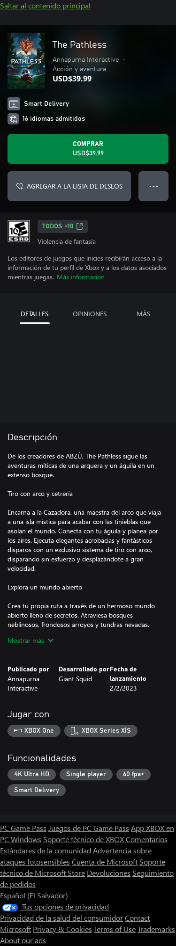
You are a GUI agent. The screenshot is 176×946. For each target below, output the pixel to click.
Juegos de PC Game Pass (88, 828)
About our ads (23, 940)
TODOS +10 (58, 226)
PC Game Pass (23, 828)
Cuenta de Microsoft (105, 861)
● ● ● (153, 186)
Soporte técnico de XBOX (84, 839)
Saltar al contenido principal (45, 5)
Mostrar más (26, 640)
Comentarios (147, 839)
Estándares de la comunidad (45, 850)
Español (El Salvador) (34, 895)
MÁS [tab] (143, 313)
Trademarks (156, 929)
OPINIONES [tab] (90, 313)
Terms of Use (115, 929)
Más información (81, 276)
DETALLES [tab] (34, 313)
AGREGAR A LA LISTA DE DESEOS (74, 186)
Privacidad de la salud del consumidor (61, 918)
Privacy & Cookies (62, 929)
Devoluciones (108, 873)
